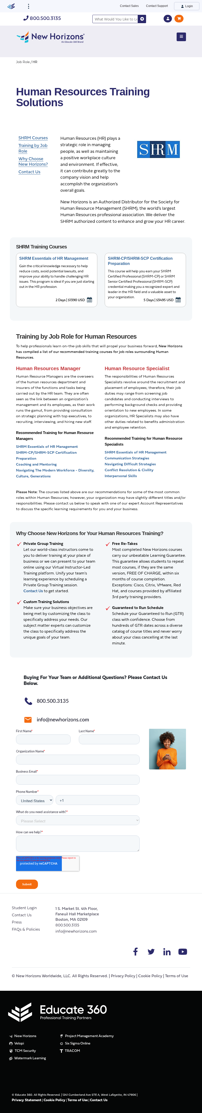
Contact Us (22, 915)
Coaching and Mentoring (36, 465)
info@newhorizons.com (76, 932)
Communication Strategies (127, 458)
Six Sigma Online (77, 1043)
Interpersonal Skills (121, 476)
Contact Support (157, 6)
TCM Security (25, 1051)
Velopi (19, 1043)
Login (189, 6)
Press (17, 922)
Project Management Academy (89, 1036)
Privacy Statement (26, 1100)
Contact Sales (129, 6)
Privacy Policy (123, 976)
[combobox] (115, 19)
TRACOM (72, 1051)
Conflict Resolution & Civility (129, 470)
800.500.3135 (45, 18)
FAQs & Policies (26, 930)
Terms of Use (176, 976)
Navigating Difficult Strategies (130, 464)
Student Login (24, 908)
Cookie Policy (150, 976)
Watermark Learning (30, 1058)
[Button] (181, 37)
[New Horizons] (50, 36)
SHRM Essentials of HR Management (53, 258)
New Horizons (25, 1036)
